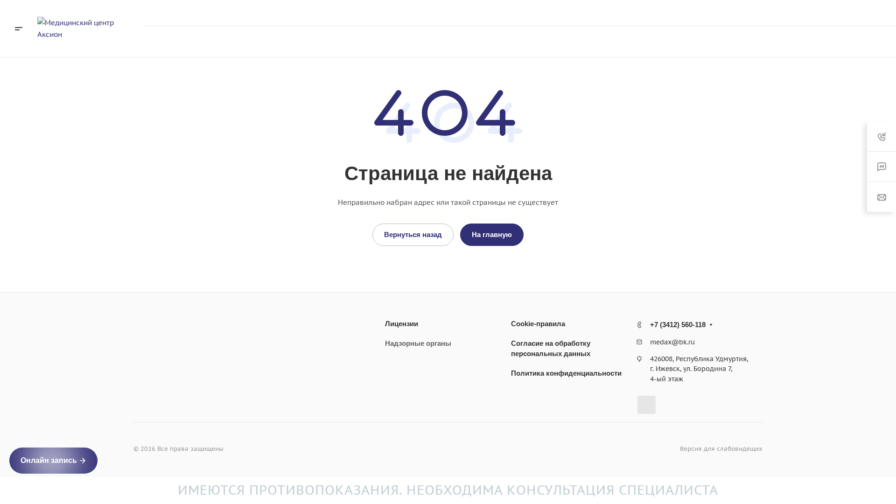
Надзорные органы (418, 343)
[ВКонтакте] (646, 405)
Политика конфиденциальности (566, 373)
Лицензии (401, 324)
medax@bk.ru (672, 342)
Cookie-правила (538, 324)
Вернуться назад (413, 234)
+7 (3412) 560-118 (786, 13)
